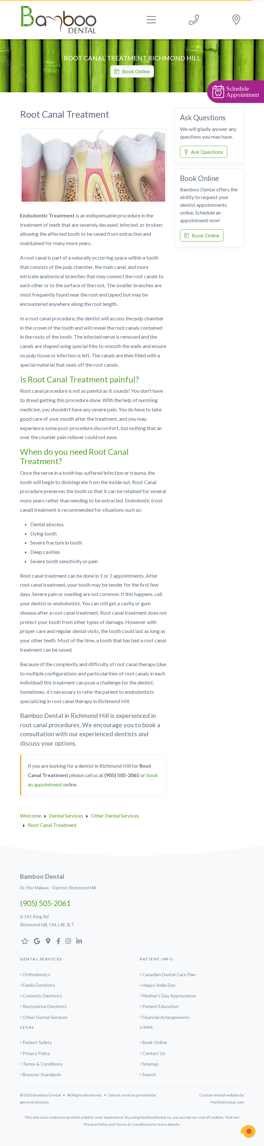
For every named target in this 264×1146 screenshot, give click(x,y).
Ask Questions (205, 152)
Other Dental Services (45, 1017)
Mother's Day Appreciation (169, 995)
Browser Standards (42, 1074)
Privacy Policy (36, 1053)
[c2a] (248, 1131)
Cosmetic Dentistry (42, 995)
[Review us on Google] (37, 941)
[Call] (194, 19)
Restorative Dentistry (45, 1006)
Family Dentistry (39, 985)
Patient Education (160, 1006)
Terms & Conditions (43, 1064)
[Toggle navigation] (151, 19)
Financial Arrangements (166, 1017)
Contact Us (153, 1053)
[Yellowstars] (25, 941)
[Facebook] (58, 941)
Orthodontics (36, 974)
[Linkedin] (79, 941)
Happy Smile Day (158, 985)
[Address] (236, 19)
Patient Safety (37, 1042)
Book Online (134, 71)
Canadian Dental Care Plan (169, 974)
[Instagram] (68, 941)
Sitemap (150, 1064)
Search (149, 1074)
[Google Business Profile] (48, 941)
